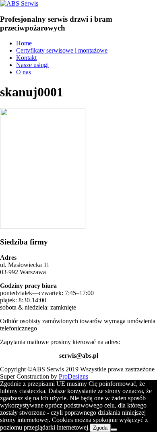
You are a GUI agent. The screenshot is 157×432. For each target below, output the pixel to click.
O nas (23, 72)
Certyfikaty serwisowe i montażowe (61, 50)
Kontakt (26, 57)
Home (24, 43)
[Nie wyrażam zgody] (114, 429)
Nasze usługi (32, 64)
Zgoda (100, 428)
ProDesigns (73, 376)
